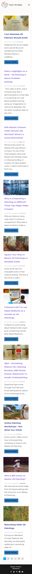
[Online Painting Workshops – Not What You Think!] (16, 412)
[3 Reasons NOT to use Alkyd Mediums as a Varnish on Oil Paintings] (16, 296)
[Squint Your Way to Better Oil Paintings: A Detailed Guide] (16, 243)
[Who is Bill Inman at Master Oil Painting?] (16, 464)
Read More (11, 62)
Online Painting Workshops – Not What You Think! (13, 426)
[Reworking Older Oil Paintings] (16, 513)
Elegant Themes (15, 566)
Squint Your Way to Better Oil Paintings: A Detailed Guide (16, 258)
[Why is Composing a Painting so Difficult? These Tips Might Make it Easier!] (16, 187)
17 (19, 559)
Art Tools (14, 42)
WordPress (16, 568)
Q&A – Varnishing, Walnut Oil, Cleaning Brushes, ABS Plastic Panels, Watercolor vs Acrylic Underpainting (15, 370)
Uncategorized (14, 86)
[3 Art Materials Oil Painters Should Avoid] (16, 23)
